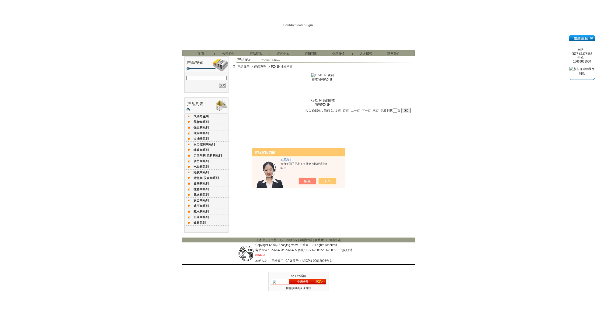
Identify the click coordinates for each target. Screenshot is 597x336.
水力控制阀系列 (204, 144)
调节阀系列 (201, 161)
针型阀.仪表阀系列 (206, 178)
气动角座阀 (201, 116)
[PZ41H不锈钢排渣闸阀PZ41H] (322, 95)
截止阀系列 (201, 194)
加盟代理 (306, 240)
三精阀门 (277, 260)
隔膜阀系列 (201, 172)
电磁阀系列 (201, 166)
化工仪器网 (298, 276)
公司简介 (228, 53)
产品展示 (256, 53)
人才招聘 (366, 53)
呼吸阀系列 (201, 150)
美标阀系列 (201, 122)
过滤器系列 (201, 138)
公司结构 (291, 240)
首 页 (200, 53)
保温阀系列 (201, 127)
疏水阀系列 (201, 211)
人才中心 (262, 240)
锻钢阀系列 (201, 133)
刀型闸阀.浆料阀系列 (208, 155)
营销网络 (311, 53)
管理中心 (335, 240)
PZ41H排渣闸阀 (281, 66)
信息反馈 (338, 53)
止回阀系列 (201, 217)
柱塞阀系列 (201, 189)
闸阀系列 (260, 66)
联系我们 (393, 53)
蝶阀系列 (200, 222)
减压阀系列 (201, 206)
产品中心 (277, 240)
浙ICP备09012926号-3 (317, 260)
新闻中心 (283, 53)
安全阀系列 (201, 200)
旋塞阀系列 (201, 183)
